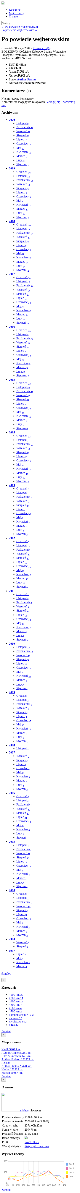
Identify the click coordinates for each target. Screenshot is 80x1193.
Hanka (11, 1069)
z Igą (13, 1024)
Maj (20, 147)
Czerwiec (23, 143)
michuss (25, 1110)
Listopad (22, 123)
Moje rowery (16, 13)
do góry (6, 973)
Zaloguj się (53, 101)
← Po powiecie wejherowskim (19, 26)
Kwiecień (23, 151)
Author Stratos (26, 79)
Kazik (10, 1049)
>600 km (15, 1008)
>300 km (16, 998)
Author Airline (16, 1052)
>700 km (15, 1011)
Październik (24, 127)
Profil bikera (32, 1142)
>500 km (15, 1004)
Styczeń (22, 164)
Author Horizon (17, 1059)
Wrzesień (23, 131)
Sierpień (22, 135)
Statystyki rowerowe (37, 1146)
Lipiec (21, 139)
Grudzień (23, 171)
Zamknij (6, 1031)
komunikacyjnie (21, 1014)
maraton (15, 1018)
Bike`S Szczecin (16, 1056)
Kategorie (14, 9)
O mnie (13, 16)
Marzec (21, 156)
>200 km (16, 994)
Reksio (5, 1062)
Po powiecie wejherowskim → (19, 30)
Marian (12, 1072)
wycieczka (18, 1021)
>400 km (16, 1001)
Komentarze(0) (41, 48)
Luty (20, 160)
